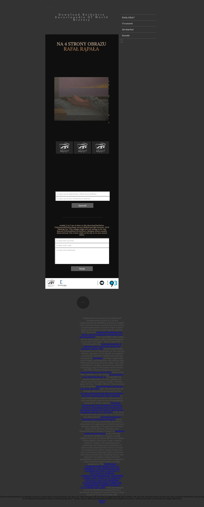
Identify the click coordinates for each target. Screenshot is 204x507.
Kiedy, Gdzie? (128, 17)
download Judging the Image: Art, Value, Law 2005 (101, 387)
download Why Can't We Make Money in (103, 375)
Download (97, 358)
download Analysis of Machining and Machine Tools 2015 (101, 418)
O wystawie (127, 23)
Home (102, 502)
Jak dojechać (128, 29)
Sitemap (102, 500)
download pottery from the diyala (104, 432)
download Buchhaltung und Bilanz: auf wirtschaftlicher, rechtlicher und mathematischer (101, 334)
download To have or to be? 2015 (96, 372)
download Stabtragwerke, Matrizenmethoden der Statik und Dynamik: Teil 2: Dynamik (102, 394)
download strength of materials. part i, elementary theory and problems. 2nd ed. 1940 (101, 346)
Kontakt (126, 35)
